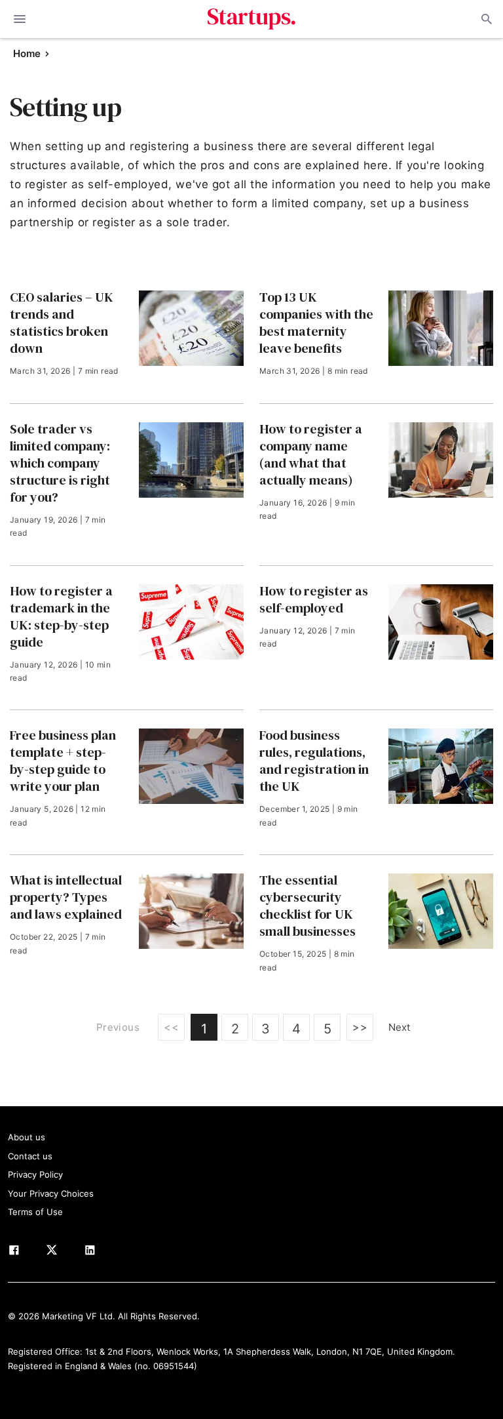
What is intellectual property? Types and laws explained (66, 897)
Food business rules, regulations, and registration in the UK (314, 761)
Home (27, 53)
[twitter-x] (52, 1252)
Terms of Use (35, 1212)
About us (26, 1137)
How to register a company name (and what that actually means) (310, 454)
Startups (252, 19)
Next (399, 1027)
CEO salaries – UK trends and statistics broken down (61, 323)
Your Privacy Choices (51, 1193)
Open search (485, 19)
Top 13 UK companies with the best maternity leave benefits (316, 323)
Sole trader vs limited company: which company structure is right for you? (60, 463)
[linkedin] (90, 1252)
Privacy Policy (35, 1174)
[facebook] (14, 1252)
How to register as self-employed (313, 599)
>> (359, 1026)
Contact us (30, 1156)
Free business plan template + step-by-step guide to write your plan (63, 761)
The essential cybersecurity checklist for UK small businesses (307, 905)
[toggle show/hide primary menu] (20, 19)
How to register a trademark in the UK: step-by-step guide (61, 616)
